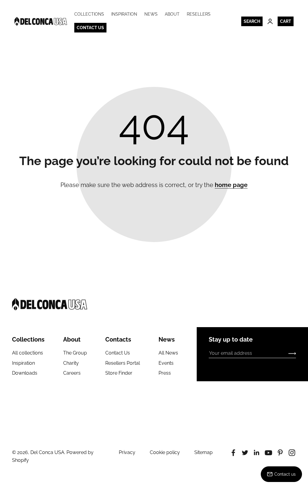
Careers (72, 373)
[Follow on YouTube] (268, 453)
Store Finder (118, 373)
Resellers (199, 14)
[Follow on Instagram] (292, 453)
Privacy (127, 452)
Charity (71, 363)
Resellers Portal (122, 363)
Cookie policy (165, 452)
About (172, 14)
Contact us (90, 27)
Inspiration (124, 14)
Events (166, 363)
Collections (89, 14)
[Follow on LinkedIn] (257, 453)
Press (165, 373)
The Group (75, 353)
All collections (27, 353)
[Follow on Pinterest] (280, 453)
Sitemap (203, 452)
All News (168, 353)
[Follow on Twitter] (245, 453)
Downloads (24, 373)
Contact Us (117, 353)
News (151, 14)
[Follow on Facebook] (233, 453)
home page (231, 185)
